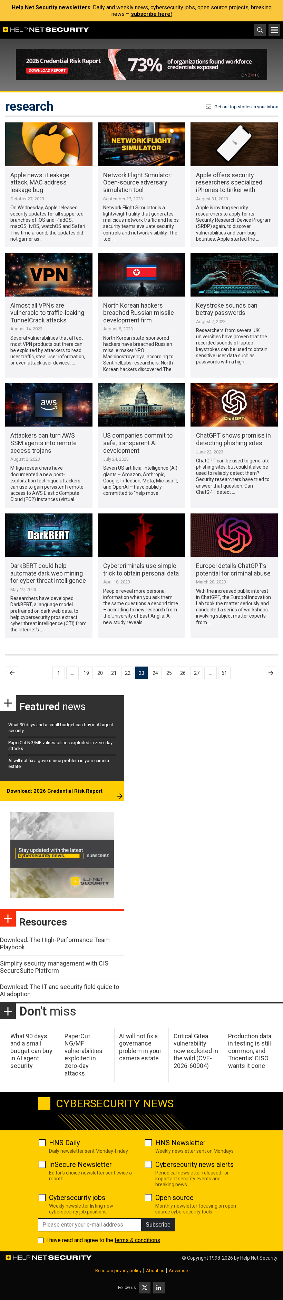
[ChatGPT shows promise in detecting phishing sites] (234, 405)
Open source (174, 1197)
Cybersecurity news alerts (194, 1164)
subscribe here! (151, 14)
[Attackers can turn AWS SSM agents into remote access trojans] (48, 405)
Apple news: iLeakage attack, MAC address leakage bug (39, 182)
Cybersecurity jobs (77, 1197)
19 (86, 673)
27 (196, 673)
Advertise (178, 1270)
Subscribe (158, 1225)
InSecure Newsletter (80, 1164)
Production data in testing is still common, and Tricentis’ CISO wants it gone (249, 1050)
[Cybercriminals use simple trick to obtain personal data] (141, 535)
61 (224, 673)
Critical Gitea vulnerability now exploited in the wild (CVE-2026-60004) (196, 1050)
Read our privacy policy (118, 1270)
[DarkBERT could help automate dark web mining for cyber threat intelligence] (48, 535)
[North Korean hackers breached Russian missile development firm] (141, 274)
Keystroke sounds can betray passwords (226, 309)
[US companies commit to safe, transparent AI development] (141, 405)
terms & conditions (137, 1240)
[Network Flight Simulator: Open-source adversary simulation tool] (141, 144)
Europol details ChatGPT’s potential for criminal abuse (233, 569)
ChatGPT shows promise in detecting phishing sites (233, 439)
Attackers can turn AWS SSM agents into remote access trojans (43, 443)
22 (127, 673)
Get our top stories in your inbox (246, 106)
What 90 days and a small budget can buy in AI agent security (31, 1050)
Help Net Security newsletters (51, 7)
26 (183, 673)
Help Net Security (258, 1258)
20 (100, 673)
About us (155, 1270)
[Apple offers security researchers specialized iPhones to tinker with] (234, 144)
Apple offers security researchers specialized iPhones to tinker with (229, 182)
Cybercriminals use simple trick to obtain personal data (141, 569)
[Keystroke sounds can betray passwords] (234, 274)
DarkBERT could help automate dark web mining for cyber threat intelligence (48, 573)
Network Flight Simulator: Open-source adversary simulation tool (137, 182)
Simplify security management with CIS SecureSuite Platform (54, 967)
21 (114, 673)
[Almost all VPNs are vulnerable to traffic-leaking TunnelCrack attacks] (48, 274)
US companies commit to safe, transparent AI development (138, 443)
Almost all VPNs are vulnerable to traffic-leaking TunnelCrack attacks (47, 313)
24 (155, 673)
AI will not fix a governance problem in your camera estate (140, 1047)
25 (169, 673)
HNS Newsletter (180, 1143)
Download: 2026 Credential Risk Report (55, 791)
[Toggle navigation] (274, 30)
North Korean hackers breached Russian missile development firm (138, 313)
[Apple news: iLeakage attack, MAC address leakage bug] (48, 144)
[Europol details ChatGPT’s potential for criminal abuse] (234, 535)
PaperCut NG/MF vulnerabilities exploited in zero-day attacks (84, 1054)
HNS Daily (64, 1143)
